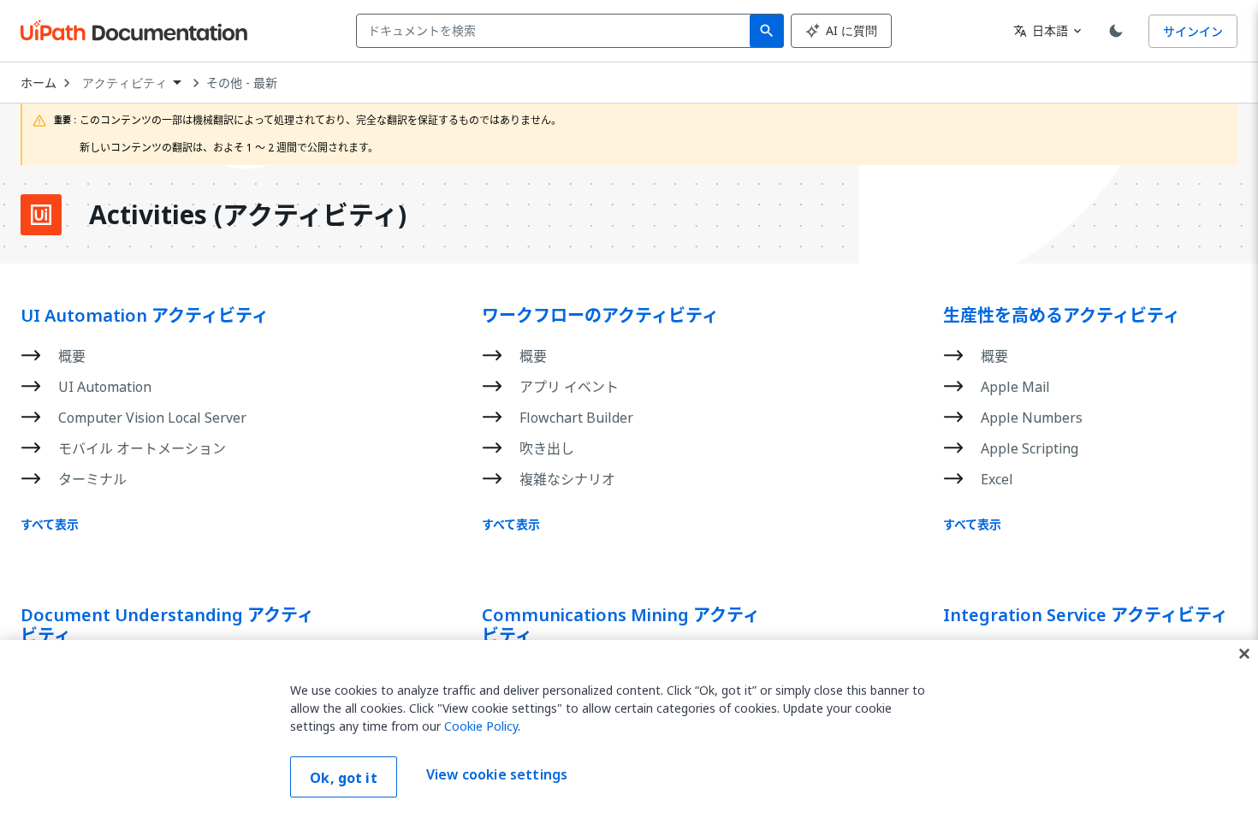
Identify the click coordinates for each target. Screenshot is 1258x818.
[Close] (1244, 654)
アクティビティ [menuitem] (124, 83)
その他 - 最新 (241, 83)
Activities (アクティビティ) (247, 215)
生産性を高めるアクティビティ (1061, 315)
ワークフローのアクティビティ (600, 315)
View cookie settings (496, 775)
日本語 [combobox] (1040, 30)
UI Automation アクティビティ (145, 315)
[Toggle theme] (1116, 31)
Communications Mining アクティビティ (621, 625)
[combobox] (557, 30)
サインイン (1193, 31)
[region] (629, 729)
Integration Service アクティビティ (1085, 615)
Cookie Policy (481, 726)
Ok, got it (343, 778)
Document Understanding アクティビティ (167, 625)
